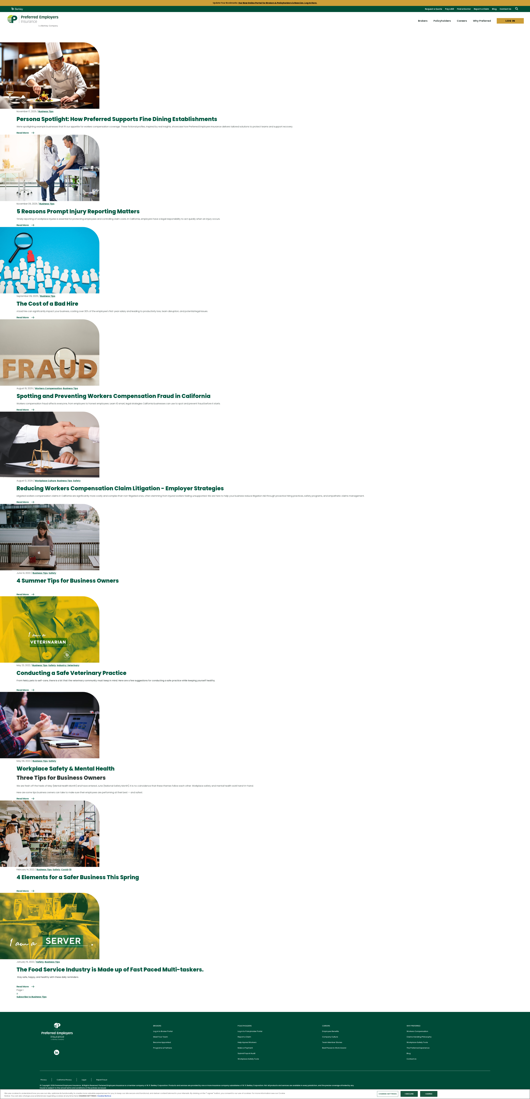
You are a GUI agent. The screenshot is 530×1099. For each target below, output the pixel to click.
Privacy (44, 1080)
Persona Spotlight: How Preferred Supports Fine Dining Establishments (117, 119)
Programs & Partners (162, 1048)
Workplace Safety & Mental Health (66, 768)
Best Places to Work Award (334, 1048)
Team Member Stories (332, 1042)
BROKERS (157, 1025)
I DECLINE (409, 1094)
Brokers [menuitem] (422, 20)
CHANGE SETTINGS (388, 1094)
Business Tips (45, 111)
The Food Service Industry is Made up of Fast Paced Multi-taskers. (110, 969)
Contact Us (505, 9)
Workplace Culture (45, 480)
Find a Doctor (464, 9)
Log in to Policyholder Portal (250, 1031)
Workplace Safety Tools (248, 1059)
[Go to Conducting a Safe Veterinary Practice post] (49, 629)
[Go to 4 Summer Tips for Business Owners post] (49, 537)
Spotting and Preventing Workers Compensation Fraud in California (113, 396)
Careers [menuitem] (462, 20)
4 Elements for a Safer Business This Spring (78, 877)
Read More (23, 132)
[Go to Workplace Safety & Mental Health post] (49, 725)
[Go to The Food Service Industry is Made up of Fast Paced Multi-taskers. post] (49, 926)
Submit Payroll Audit (246, 1053)
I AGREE (428, 1094)
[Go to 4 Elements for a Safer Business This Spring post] (49, 834)
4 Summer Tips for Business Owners (68, 581)
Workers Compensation (48, 388)
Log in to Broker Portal (163, 1031)
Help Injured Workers (247, 1042)
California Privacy (64, 1080)
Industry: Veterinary (68, 665)
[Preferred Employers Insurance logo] (32, 21)
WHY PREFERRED (413, 1025)
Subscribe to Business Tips (32, 996)
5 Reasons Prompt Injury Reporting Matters (78, 211)
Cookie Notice (104, 1096)
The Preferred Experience (418, 1048)
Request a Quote (433, 9)
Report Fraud (101, 1080)
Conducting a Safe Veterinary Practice (71, 673)
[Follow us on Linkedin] (56, 1052)
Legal (84, 1080)
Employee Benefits (330, 1031)
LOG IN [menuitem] (510, 20)
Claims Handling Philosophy (419, 1037)
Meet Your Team (160, 1037)
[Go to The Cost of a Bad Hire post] (49, 260)
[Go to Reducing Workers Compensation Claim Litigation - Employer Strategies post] (49, 445)
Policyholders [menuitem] (442, 20)
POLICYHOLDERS (245, 1025)
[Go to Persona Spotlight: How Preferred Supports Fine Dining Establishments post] (49, 75)
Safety (77, 480)
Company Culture (330, 1037)
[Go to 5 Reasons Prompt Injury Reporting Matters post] (49, 168)
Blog (494, 9)
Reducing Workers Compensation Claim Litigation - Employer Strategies (120, 488)
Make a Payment (245, 1048)
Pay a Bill (449, 9)
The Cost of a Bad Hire (47, 304)
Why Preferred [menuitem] (482, 20)
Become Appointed (162, 1042)
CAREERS (326, 1025)
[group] (265, 3)
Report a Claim (481, 9)
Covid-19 (66, 869)
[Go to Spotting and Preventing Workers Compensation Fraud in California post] (49, 352)
